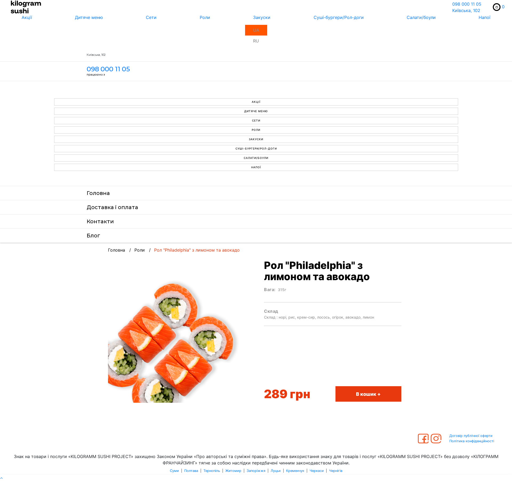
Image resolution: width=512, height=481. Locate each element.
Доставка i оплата (112, 207)
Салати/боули (421, 17)
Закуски (261, 17)
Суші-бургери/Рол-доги (339, 17)
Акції (27, 17)
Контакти (100, 221)
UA (256, 30)
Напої (484, 17)
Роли (205, 17)
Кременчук (295, 471)
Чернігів (335, 471)
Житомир (233, 471)
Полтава (191, 471)
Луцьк (276, 471)
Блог (93, 235)
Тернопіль (211, 471)
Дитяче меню (89, 17)
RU (256, 41)
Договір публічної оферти (471, 436)
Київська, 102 (466, 10)
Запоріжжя (256, 471)
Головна (98, 193)
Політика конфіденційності (471, 441)
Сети (151, 17)
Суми (174, 471)
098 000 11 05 (466, 4)
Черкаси (317, 471)
